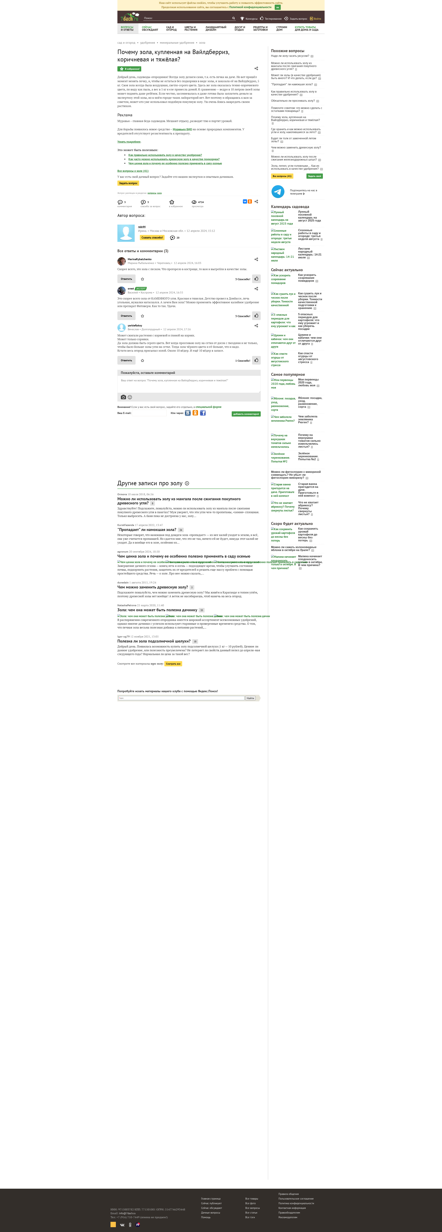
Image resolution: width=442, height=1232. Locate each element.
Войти (317, 18)
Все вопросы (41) (282, 176)
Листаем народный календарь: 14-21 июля (309, 253)
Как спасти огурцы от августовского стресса (308, 358)
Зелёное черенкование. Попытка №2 (308, 456)
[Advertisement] (189, 450)
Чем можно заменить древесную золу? (152, 587)
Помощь (205, 1217)
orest (131, 288)
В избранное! (132, 68)
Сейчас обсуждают (211, 1208)
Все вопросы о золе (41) (133, 171)
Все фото (250, 1203)
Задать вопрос (128, 183)
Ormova (122, 494)
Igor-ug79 (123, 636)
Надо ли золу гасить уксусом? (290, 55)
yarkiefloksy (135, 325)
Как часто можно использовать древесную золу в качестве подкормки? (174, 159)
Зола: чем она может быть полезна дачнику (157, 609)
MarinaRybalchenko (140, 259)
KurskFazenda (125, 525)
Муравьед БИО (182, 129)
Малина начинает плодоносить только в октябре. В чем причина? (310, 561)
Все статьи (251, 1212)
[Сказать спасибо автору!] (256, 278)
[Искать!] (233, 18)
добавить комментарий (246, 414)
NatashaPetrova (126, 605)
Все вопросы (252, 1208)
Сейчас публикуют (211, 1203)
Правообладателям (289, 1212)
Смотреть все (173, 663)
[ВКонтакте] (245, 201)
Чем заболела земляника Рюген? (307, 419)
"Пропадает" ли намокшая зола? (146, 529)
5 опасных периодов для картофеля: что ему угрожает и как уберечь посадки (308, 321)
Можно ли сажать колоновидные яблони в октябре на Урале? (293, 549)
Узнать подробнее (129, 142)
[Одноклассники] (250, 201)
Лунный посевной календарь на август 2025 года (309, 216)
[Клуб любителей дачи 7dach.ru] (130, 16)
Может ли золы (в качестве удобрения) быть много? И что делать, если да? (296, 77)
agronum (122, 551)
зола (159, 193)
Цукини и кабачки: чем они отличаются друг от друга (310, 339)
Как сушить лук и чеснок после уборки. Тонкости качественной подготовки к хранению (310, 301)
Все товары (251, 1198)
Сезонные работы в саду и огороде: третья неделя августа (309, 234)
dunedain (123, 582)
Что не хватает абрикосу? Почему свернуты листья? (308, 508)
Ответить (126, 279)
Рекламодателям (287, 1217)
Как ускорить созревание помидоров (307, 277)
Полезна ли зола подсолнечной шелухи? (154, 641)
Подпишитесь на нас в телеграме (303, 192)
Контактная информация (292, 1208)
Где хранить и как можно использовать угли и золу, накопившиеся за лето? (296, 131)
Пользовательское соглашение (296, 1198)
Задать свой (314, 176)
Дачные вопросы (210, 1212)
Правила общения (288, 1194)
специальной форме (209, 407)
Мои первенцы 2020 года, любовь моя (308, 382)
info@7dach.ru (127, 1213)
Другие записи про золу (149, 483)
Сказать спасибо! (152, 237)
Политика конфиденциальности (296, 1203)
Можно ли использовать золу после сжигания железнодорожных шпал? (294, 158)
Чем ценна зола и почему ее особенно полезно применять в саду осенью (175, 163)
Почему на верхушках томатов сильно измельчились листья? (309, 440)
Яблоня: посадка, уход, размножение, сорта (310, 402)
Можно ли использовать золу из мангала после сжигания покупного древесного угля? (179, 501)
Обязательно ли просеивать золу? (293, 100)
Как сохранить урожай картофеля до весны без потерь (308, 534)
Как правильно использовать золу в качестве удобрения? (165, 155)
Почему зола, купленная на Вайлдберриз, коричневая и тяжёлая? (295, 119)
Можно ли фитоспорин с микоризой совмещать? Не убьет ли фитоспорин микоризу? (296, 474)
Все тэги (250, 1217)
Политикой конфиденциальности (250, 7)
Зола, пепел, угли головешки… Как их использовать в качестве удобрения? (295, 167)
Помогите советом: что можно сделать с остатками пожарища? (296, 109)
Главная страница (210, 1198)
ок (277, 7)
